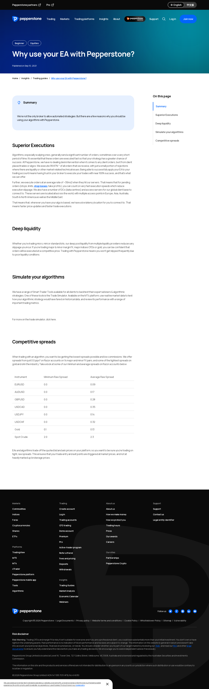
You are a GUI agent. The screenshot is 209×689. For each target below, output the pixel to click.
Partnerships (112, 557)
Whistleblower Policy (150, 620)
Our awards (111, 536)
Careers (110, 541)
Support (154, 19)
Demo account (66, 530)
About (116, 19)
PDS (175, 645)
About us (110, 508)
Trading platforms (84, 19)
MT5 (14, 557)
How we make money (116, 514)
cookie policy (80, 685)
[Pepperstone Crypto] (135, 19)
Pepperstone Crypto (116, 563)
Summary (161, 106)
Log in (172, 19)
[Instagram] (183, 611)
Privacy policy (83, 620)
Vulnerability (180, 620)
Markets (64, 19)
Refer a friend (66, 552)
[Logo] (27, 19)
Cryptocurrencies (21, 525)
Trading (51, 19)
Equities (34, 43)
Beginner (19, 43)
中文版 (190, 5)
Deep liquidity (163, 123)
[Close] (107, 684)
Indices (16, 514)
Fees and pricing (67, 558)
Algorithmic (18, 590)
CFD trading (65, 525)
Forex (15, 519)
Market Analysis (67, 590)
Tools (15, 585)
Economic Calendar (68, 596)
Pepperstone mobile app (24, 579)
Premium (63, 536)
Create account (67, 508)
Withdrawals (65, 569)
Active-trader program (70, 547)
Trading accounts (68, 519)
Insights (103, 19)
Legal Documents (65, 620)
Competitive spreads (167, 140)
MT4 (14, 563)
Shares (15, 530)
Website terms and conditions (107, 620)
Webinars (63, 601)
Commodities (19, 508)
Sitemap (167, 620)
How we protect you (116, 519)
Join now (188, 19)
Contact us (158, 514)
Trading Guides (67, 585)
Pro (48, 5)
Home (15, 78)
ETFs (14, 536)
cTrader (16, 568)
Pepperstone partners (24, 5)
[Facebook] (176, 611)
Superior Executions (166, 115)
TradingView (18, 552)
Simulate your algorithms (169, 132)
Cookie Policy (131, 620)
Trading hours (113, 525)
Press (109, 530)
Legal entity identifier (163, 519)
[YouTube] (195, 611)
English (178, 5)
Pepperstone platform (23, 574)
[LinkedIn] (189, 611)
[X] (170, 611)
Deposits (63, 563)
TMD (157, 645)
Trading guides (40, 78)
